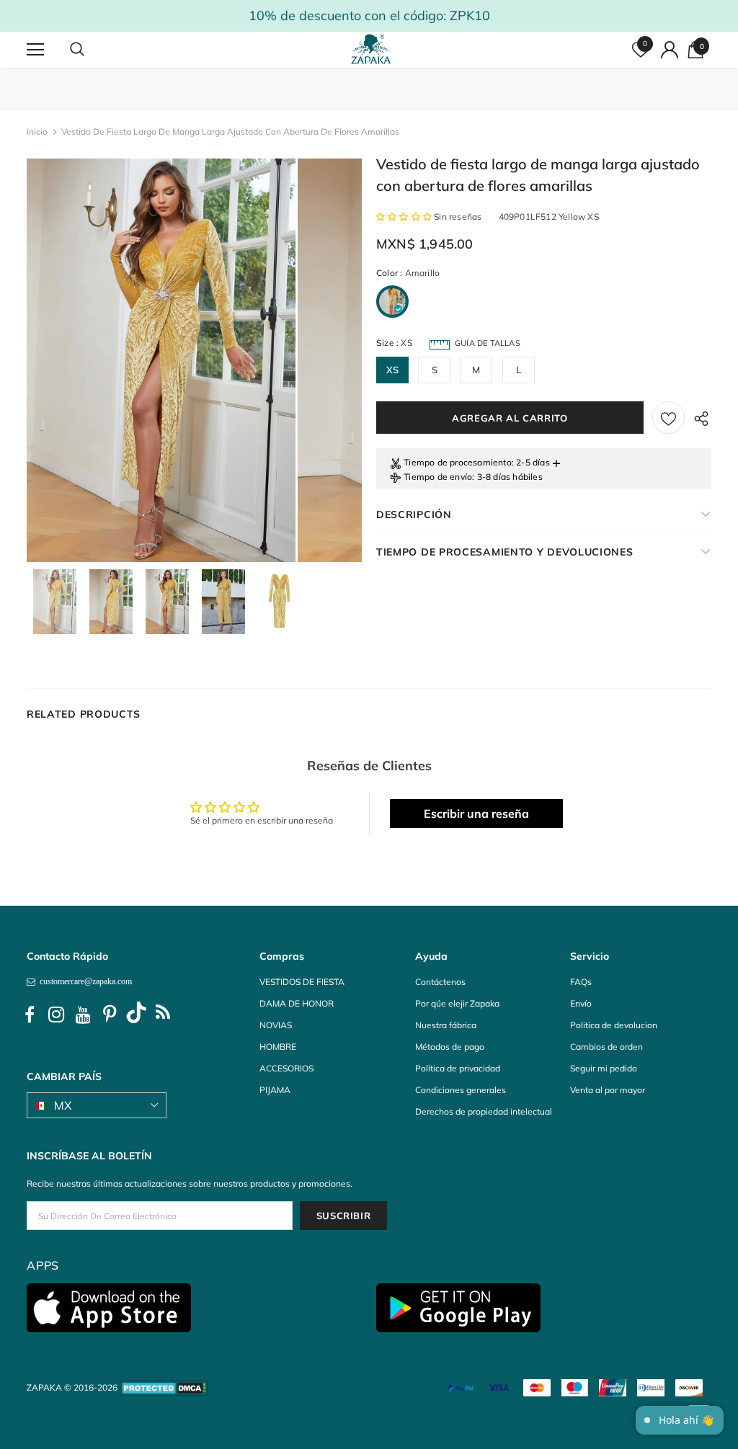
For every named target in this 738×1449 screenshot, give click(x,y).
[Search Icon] (91, 50)
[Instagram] (56, 1014)
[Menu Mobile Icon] (35, 49)
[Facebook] (30, 1014)
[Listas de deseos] (668, 417)
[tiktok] (136, 1014)
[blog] (163, 1014)
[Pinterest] (110, 1014)
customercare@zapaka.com (83, 981)
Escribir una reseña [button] (476, 813)
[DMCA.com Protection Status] (164, 1387)
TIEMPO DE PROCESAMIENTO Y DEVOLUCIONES (504, 551)
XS (392, 369)
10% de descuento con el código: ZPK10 (369, 15)
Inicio (37, 131)
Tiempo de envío (438, 476)
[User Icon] (669, 49)
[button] (405, 216)
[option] (161, 360)
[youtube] (83, 1014)
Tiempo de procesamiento (458, 462)
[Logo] (371, 49)
